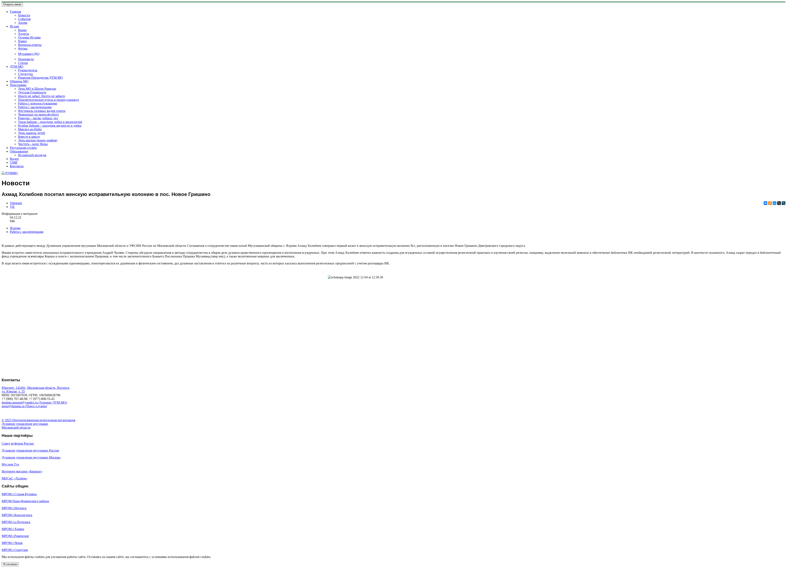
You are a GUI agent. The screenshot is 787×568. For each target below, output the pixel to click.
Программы (18, 85)
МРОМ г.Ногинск (14, 508)
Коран (22, 30)
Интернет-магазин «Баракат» (22, 471)
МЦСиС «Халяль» (14, 478)
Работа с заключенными (35, 107)
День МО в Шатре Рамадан (37, 88)
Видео (14, 158)
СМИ (13, 162)
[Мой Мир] (774, 203)
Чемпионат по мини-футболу (38, 114)
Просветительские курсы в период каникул (48, 99)
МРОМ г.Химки (13, 529)
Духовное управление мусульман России (30, 450)
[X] (779, 203)
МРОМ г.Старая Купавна (19, 494)
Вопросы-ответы (30, 45)
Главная (15, 11)
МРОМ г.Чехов (12, 543)
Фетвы (22, 48)
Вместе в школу (29, 136)
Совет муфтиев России (18, 443)
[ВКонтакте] (765, 203)
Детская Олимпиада (32, 92)
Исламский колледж (32, 155)
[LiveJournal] (783, 203)
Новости (24, 15)
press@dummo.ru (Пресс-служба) (24, 406)
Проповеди (26, 59)
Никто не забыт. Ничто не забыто (41, 96)
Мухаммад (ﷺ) (28, 54)
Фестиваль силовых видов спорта (41, 111)
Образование (19, 151)
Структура (25, 74)
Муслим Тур (10, 464)
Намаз (22, 41)
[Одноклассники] (770, 203)
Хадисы (23, 33)
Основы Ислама (29, 37)
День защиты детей (31, 133)
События (24, 19)
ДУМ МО (16, 66)
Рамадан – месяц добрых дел (38, 118)
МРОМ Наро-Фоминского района (25, 501)
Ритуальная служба (23, 147)
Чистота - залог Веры (33, 144)
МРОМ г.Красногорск (17, 515)
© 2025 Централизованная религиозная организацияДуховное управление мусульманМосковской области (38, 423)
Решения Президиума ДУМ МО (40, 77)
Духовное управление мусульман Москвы (31, 457)
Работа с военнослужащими (37, 103)
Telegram (16, 203)
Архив (22, 22)
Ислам (14, 26)
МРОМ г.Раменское (15, 536)
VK (12, 206)
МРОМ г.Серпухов (15, 550)
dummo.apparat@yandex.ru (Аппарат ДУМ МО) (34, 402)
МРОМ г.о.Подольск (16, 522)
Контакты (17, 166)
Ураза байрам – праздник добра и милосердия (50, 122)
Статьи (23, 63)
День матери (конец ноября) (37, 140)
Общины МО (19, 81)
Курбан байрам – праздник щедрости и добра (49, 125)
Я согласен (10, 564)
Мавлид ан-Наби (30, 129)
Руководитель (27, 70)
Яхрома (15, 228)
